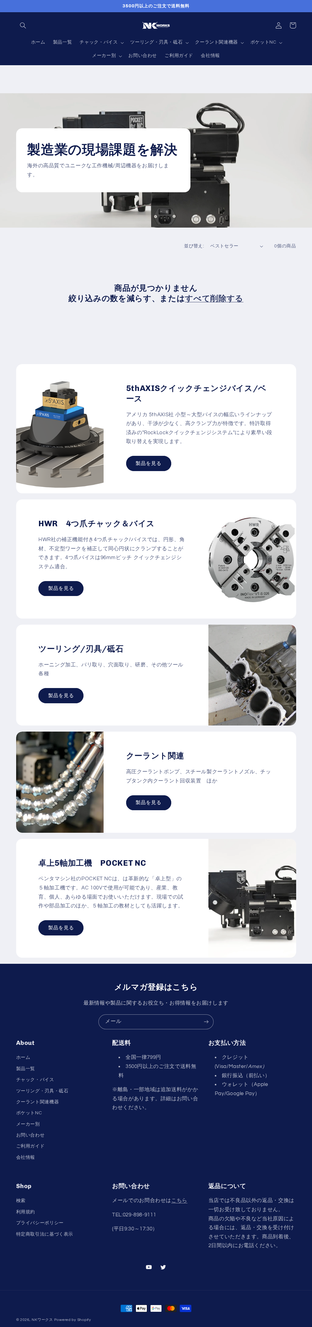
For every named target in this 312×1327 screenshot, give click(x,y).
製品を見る (148, 463)
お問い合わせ (30, 1135)
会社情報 (25, 1157)
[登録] (206, 1021)
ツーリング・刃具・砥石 (42, 1091)
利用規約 (25, 1212)
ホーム (23, 1057)
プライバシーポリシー (40, 1223)
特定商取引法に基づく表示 (44, 1234)
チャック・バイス (35, 1079)
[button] (23, 25)
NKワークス (42, 1320)
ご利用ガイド (30, 1146)
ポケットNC (29, 1113)
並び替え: (194, 246)
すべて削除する (214, 298)
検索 (21, 1200)
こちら (179, 1200)
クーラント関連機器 (37, 1102)
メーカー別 (28, 1124)
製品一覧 (25, 1068)
